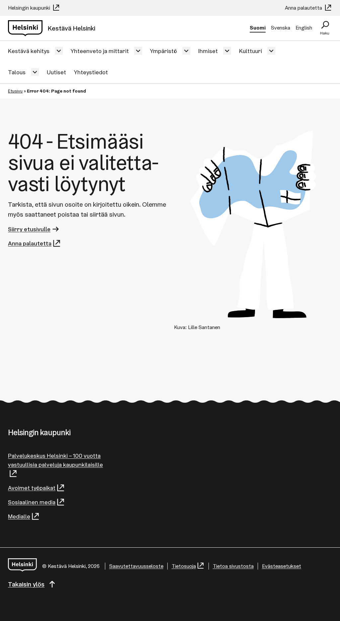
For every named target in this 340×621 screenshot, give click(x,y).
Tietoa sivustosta (233, 566)
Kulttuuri (250, 51)
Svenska (280, 27)
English (304, 27)
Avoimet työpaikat (31, 488)
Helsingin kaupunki (29, 7)
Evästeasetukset (281, 566)
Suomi (258, 27)
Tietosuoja (184, 566)
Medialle (19, 516)
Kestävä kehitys (28, 51)
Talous (17, 72)
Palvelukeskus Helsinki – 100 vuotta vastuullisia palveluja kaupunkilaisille (55, 460)
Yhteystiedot (91, 72)
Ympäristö (163, 51)
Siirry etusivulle (29, 229)
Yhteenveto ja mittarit (100, 51)
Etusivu (15, 91)
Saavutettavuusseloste (136, 566)
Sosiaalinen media (31, 502)
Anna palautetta (304, 7)
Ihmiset (208, 51)
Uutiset (56, 72)
